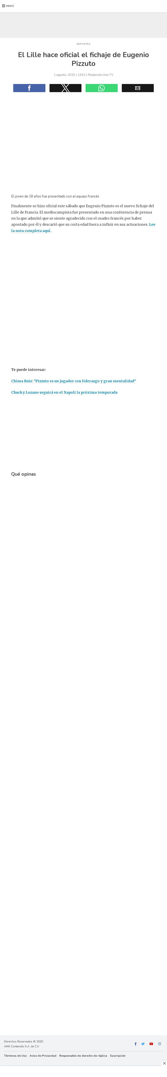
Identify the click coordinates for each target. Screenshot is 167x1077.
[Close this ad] (164, 1063)
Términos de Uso (15, 1056)
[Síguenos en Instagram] (159, 1044)
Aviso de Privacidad (43, 1056)
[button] (8, 6)
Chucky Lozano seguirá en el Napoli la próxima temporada (64, 392)
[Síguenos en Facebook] (135, 1044)
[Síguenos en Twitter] (143, 1044)
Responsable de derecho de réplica (83, 1056)
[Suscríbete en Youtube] (151, 1044)
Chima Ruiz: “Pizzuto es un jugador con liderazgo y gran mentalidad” (73, 381)
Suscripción (117, 1056)
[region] (83, 24)
